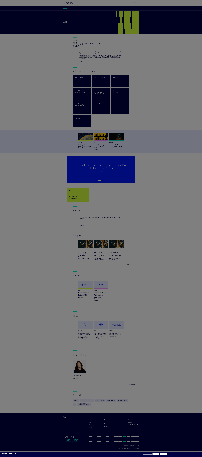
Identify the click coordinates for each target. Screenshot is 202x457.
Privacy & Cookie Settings (147, 454)
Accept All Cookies (164, 454)
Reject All (155, 454)
